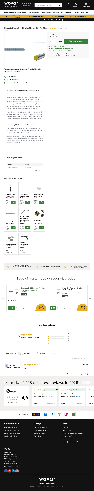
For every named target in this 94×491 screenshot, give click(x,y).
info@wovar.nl (12, 459)
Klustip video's (67, 436)
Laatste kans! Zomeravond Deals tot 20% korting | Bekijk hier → (47, 20)
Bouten (25, 24)
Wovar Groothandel (40, 430)
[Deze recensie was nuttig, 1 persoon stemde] (84, 374)
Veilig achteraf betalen (58, 16)
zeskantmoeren (20, 140)
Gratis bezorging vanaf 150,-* (78, 16)
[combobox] (30, 353)
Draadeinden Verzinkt (48, 24)
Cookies (38, 486)
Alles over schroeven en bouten (73, 433)
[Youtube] (10, 471)
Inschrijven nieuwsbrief (70, 442)
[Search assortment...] (59, 5)
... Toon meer (51, 396)
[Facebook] (6, 471)
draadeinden (25, 138)
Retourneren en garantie (12, 433)
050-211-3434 (11, 461)
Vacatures (66, 439)
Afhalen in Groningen (11, 436)
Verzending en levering (11, 430)
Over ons (66, 427)
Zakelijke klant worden (41, 427)
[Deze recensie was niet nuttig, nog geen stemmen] (87, 374)
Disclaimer (46, 486)
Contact (6, 439)
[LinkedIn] (13, 471)
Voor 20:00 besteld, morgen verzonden (17, 16)
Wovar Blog (37, 436)
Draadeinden (34, 24)
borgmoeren (30, 140)
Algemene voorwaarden (57, 486)
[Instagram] (17, 471)
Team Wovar (67, 430)
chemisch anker (32, 108)
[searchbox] (11, 353)
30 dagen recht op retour (37, 16)
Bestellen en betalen (10, 427)
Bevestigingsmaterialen (13, 24)
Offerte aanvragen (39, 433)
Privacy (32, 486)
